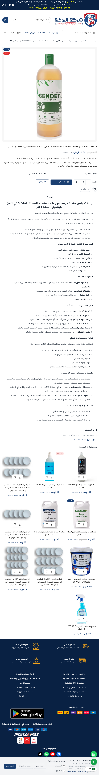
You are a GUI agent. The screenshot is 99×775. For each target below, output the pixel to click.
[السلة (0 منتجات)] (5, 33)
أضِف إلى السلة (59, 182)
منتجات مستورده (25, 692)
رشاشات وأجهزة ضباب (24, 675)
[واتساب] (6, 5)
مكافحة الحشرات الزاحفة (74, 675)
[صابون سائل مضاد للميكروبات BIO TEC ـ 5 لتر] (49, 514)
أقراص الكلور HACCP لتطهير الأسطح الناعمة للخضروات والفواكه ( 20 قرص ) (17, 582)
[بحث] (5, 20)
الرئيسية (56, 33)
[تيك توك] (3, 5)
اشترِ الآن (42, 182)
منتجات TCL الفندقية (74, 683)
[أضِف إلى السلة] (84, 477)
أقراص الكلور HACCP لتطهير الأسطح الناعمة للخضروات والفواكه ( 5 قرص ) (17, 535)
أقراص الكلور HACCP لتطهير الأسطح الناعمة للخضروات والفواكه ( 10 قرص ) (17, 488)
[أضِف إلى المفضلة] (94, 189)
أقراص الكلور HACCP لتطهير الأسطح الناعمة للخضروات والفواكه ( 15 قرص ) (49, 582)
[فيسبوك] (13, 5)
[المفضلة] (12, 33)
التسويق (59, 771)
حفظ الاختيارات (25, 766)
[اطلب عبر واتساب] (94, 762)
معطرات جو (24, 683)
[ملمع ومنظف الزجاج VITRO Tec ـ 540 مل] (81, 608)
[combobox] (34, 20)
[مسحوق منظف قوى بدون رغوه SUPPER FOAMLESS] (81, 561)
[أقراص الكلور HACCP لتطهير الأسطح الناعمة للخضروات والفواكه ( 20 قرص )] (17, 561)
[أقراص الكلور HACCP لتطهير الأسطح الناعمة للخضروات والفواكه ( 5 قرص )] (17, 514)
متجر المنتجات (44, 33)
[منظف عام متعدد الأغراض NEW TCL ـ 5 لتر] (81, 514)
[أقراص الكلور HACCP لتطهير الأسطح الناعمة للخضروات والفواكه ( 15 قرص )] (49, 561)
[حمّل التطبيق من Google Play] (27, 713)
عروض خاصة (30, 33)
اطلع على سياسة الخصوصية (79, 772)
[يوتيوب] (10, 5)
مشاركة (83, 189)
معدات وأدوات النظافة (74, 692)
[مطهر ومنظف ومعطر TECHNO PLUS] (81, 466)
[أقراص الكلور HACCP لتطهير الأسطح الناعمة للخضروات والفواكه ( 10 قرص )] (17, 466)
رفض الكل (40, 766)
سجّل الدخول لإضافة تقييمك (85, 440)
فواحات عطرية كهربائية (24, 688)
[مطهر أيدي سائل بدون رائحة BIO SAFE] (49, 466)
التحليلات (58, 766)
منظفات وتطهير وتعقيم (80, 41)
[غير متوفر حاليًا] (52, 477)
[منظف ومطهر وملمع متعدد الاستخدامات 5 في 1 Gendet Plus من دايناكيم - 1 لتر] (49, 94)
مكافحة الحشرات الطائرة (74, 679)
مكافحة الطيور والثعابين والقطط (25, 679)
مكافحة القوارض (74, 697)
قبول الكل (10, 766)
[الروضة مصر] (75, 20)
